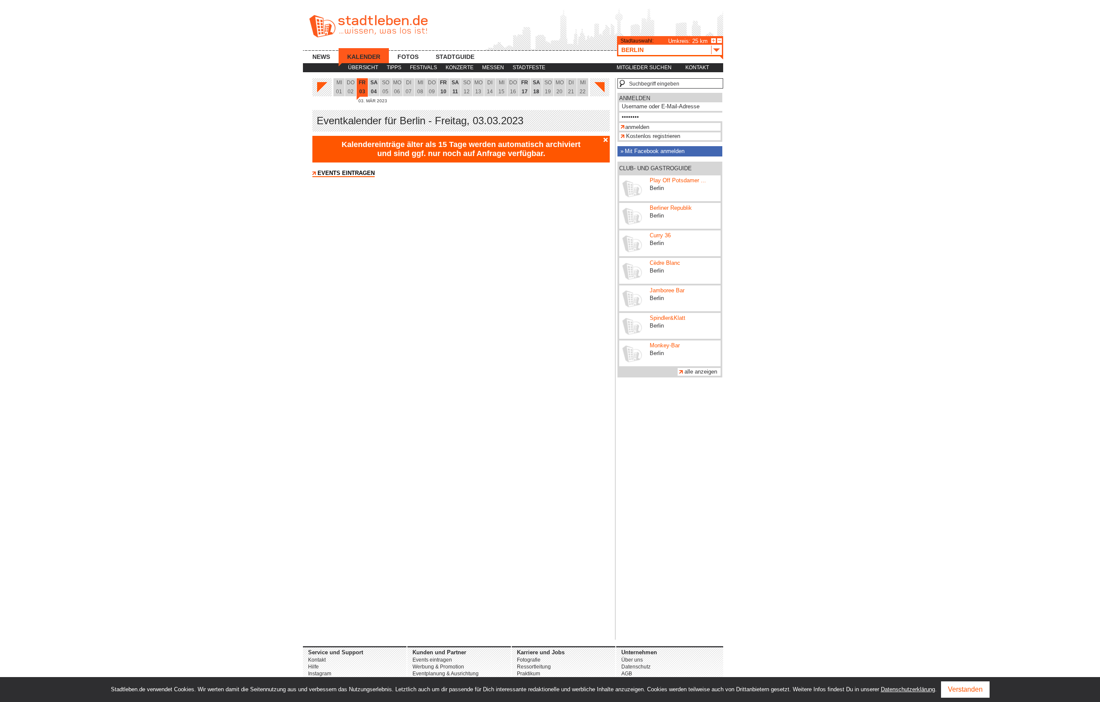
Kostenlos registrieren (653, 136)
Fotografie (529, 660)
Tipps (394, 67)
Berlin (632, 49)
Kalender (363, 56)
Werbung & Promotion (438, 667)
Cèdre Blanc (665, 263)
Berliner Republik (671, 208)
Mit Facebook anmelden (654, 151)
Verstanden (965, 689)
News (321, 56)
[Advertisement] (669, 511)
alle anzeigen (700, 371)
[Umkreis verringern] (719, 40)
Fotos (408, 56)
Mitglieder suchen (644, 67)
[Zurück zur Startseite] (368, 26)
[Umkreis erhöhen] (713, 40)
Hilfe (313, 667)
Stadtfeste (529, 67)
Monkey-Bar (665, 345)
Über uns (632, 660)
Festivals (423, 67)
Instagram (319, 674)
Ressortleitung (534, 667)
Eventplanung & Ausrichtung (445, 674)
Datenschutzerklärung (908, 689)
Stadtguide (455, 56)
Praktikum (528, 674)
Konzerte (460, 67)
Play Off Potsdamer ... (678, 180)
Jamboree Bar (667, 290)
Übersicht (363, 67)
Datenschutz (636, 667)
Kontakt (697, 67)
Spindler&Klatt (667, 318)
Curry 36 (660, 235)
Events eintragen (346, 173)
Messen (493, 67)
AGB (626, 674)
